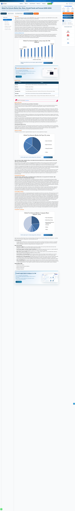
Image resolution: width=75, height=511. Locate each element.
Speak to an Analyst (69, 17)
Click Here (27, 100)
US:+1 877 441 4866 (68, 20)
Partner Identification (69, 15)
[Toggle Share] (74, 404)
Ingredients (15, 6)
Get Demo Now (18, 76)
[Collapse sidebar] (11, 17)
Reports (5, 6)
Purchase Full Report (69, 13)
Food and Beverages (10, 6)
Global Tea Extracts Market (22, 6)
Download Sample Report (48, 157)
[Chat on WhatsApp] (1, 509)
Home (2, 6)
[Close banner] (50, 1)
